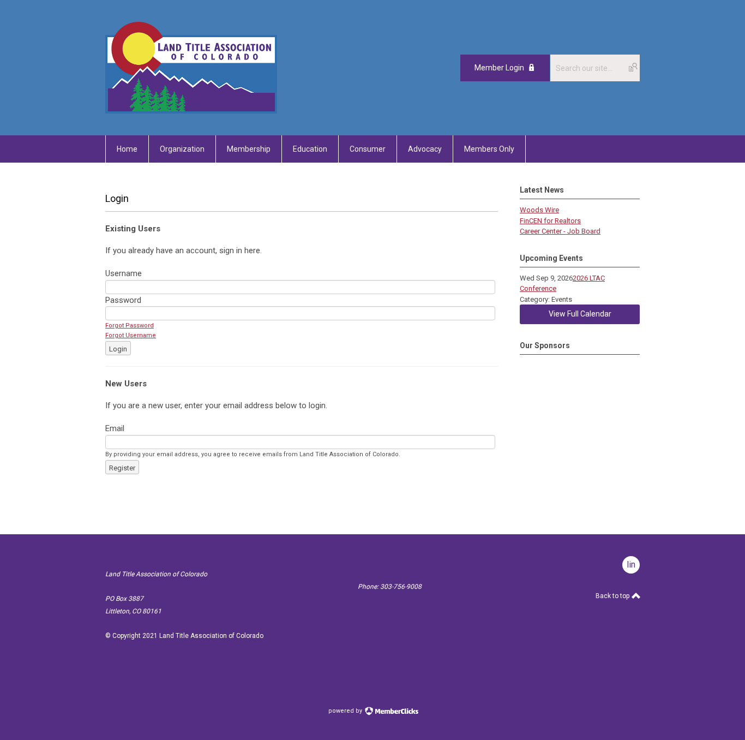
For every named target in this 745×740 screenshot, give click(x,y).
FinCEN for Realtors (550, 221)
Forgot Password (129, 325)
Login (118, 349)
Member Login (499, 67)
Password (123, 300)
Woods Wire (539, 210)
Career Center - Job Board (560, 231)
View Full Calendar (580, 313)
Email (114, 428)
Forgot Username (130, 335)
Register (122, 468)
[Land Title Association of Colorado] (191, 111)
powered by (346, 710)
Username (123, 273)
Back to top (613, 596)
